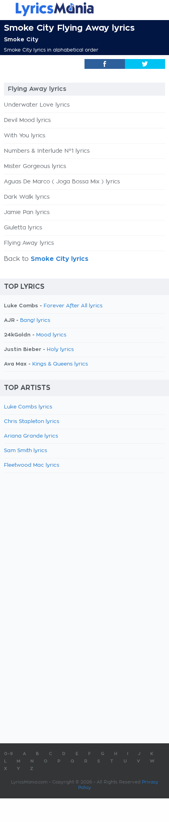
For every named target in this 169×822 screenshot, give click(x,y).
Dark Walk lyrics (27, 197)
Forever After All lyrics (73, 305)
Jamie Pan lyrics (27, 212)
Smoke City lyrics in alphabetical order (51, 50)
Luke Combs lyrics (28, 407)
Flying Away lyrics (29, 243)
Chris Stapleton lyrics (31, 421)
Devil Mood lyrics (27, 120)
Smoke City (21, 39)
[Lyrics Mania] (84, 9)
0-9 (8, 754)
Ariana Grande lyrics (31, 436)
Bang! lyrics (35, 320)
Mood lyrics (51, 335)
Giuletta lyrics (23, 228)
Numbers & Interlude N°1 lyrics (47, 151)
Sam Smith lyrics (25, 450)
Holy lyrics (60, 349)
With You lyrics (24, 136)
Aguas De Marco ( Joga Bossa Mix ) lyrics (62, 182)
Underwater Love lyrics (37, 105)
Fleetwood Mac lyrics (31, 465)
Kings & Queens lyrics (60, 364)
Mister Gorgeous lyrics (35, 166)
